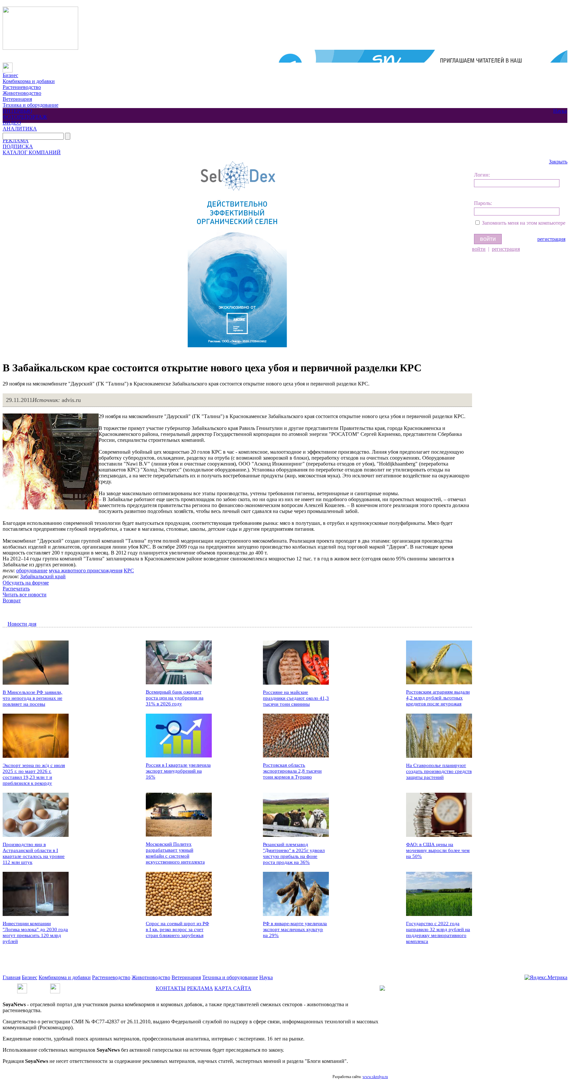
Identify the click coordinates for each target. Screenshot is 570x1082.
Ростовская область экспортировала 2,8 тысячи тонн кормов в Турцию (292, 771)
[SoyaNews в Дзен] (55, 986)
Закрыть (558, 161)
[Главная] (8, 65)
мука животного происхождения (85, 570)
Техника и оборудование (30, 105)
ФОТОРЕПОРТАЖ (25, 117)
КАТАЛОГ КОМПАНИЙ (32, 152)
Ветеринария (17, 99)
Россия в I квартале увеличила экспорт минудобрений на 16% (178, 771)
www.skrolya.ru (375, 1076)
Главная (11, 977)
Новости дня (22, 624)
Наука (560, 111)
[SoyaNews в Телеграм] (22, 986)
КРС (129, 570)
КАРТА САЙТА (232, 988)
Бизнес (10, 75)
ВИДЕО (12, 123)
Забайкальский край (43, 576)
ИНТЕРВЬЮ (17, 111)
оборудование (32, 570)
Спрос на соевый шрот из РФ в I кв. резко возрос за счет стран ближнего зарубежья (177, 929)
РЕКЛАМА (16, 140)
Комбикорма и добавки (29, 81)
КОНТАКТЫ (171, 988)
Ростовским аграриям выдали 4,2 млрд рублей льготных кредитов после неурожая (438, 697)
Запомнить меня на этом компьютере (523, 223)
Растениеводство (22, 87)
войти (479, 249)
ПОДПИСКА (18, 146)
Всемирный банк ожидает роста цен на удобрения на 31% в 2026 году (175, 697)
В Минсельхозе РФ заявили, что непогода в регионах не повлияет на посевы (32, 698)
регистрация (551, 239)
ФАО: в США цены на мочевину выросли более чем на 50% (438, 850)
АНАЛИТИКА (20, 128)
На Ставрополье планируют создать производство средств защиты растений (439, 771)
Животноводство (22, 93)
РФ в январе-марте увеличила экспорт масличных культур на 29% (295, 929)
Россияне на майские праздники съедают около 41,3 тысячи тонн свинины (296, 698)
